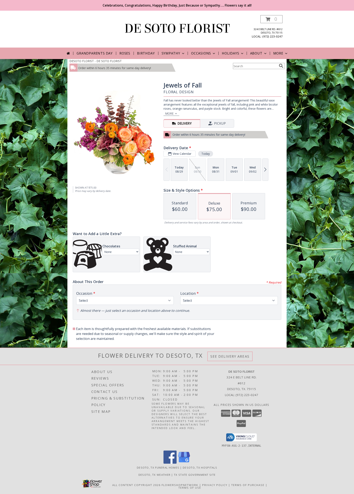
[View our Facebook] (170, 462)
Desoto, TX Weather (154, 475)
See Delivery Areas (230, 356)
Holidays (230, 53)
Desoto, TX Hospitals (200, 467)
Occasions (201, 53)
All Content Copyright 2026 (136, 485)
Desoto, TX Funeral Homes (158, 467)
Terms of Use (189, 487)
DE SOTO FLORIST (177, 28)
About (256, 53)
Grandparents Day (95, 53)
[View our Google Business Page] (184, 462)
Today (205, 154)
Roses (124, 53)
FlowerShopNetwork (180, 485)
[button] (271, 19)
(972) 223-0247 (272, 36)
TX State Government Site (195, 475)
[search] (281, 66)
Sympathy (171, 53)
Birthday (146, 53)
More (278, 53)
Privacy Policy (214, 485)
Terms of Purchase (247, 485)
